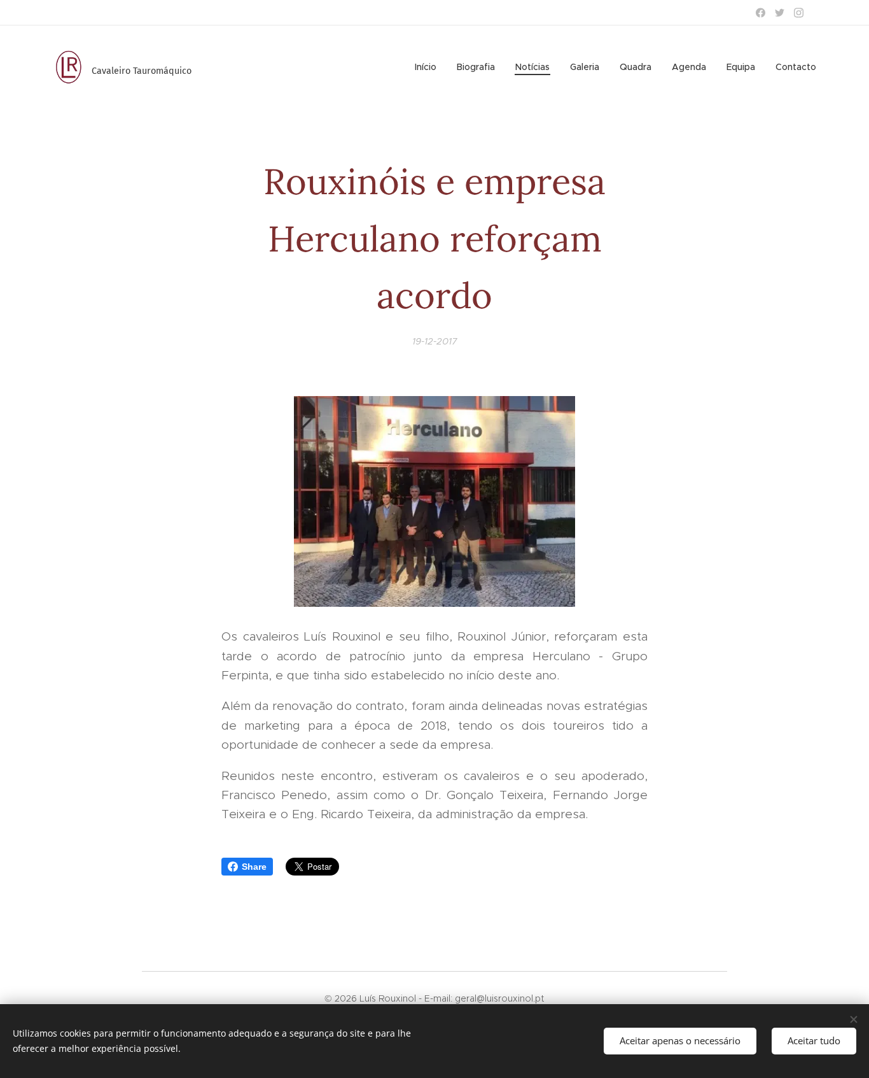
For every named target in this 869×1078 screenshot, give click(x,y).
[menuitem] (429, 67)
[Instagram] (799, 13)
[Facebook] (760, 13)
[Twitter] (780, 13)
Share (254, 867)
